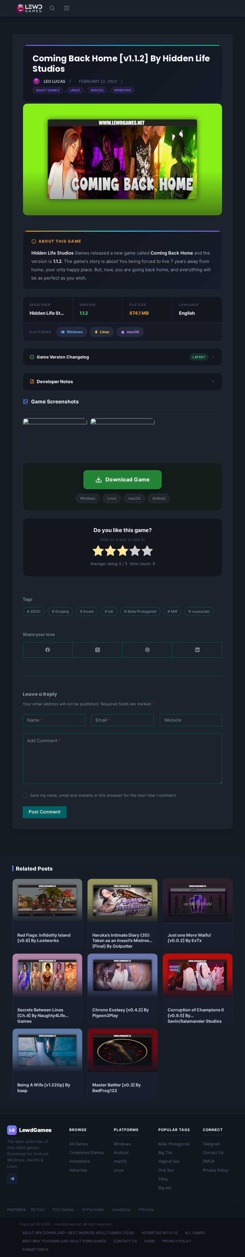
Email (103, 720)
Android (121, 1152)
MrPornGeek (93, 1209)
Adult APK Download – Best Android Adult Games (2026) (78, 1233)
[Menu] (66, 8)
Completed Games (86, 1152)
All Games (78, 1143)
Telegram (211, 1143)
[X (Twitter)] (98, 650)
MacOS (97, 90)
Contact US (125, 1241)
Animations (79, 1161)
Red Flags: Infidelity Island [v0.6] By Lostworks (44, 937)
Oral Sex (166, 1170)
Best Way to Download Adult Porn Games (64, 1241)
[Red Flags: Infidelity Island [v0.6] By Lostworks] (47, 900)
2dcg (163, 1178)
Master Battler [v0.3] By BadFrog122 (116, 1087)
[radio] (98, 552)
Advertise (78, 1170)
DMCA (209, 1161)
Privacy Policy (215, 1170)
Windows (122, 90)
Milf (172, 611)
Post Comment (45, 812)
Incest (87, 611)
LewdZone (121, 1209)
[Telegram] (12, 1179)
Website (172, 720)
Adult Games (47, 90)
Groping (60, 611)
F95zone (146, 1209)
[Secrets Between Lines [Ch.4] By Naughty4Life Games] (47, 975)
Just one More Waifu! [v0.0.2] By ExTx (189, 937)
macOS (120, 1161)
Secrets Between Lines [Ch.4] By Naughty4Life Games (41, 1015)
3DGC (34, 611)
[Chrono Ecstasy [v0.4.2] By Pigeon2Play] (122, 975)
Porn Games (63, 1209)
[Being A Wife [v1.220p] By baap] (47, 1050)
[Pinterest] (148, 650)
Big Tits (165, 1152)
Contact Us (213, 1152)
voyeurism (199, 611)
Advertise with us (160, 1233)
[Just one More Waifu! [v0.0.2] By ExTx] (197, 900)
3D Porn (37, 1209)
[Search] (52, 8)
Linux (75, 90)
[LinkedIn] (197, 650)
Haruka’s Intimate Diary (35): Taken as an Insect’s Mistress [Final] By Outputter (121, 940)
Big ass (165, 1187)
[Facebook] (48, 650)
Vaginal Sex (169, 1161)
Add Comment (44, 740)
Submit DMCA (35, 1249)
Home (149, 1241)
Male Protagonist (140, 611)
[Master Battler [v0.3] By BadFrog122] (122, 1050)
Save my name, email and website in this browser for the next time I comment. (103, 795)
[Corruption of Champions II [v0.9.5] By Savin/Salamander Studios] (197, 975)
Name (35, 720)
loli (109, 611)
